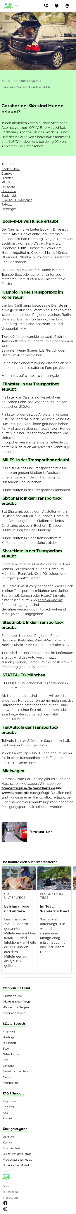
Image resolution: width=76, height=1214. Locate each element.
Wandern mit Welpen (16, 1007)
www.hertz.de (44, 788)
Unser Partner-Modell (16, 1165)
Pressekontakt (11, 1148)
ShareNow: (8, 191)
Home (5, 81)
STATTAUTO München (16, 200)
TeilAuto (7, 204)
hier (46, 667)
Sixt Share (8, 187)
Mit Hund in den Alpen (16, 1001)
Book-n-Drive (10, 169)
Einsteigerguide (12, 995)
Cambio (6, 173)
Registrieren (10, 1101)
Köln (5, 1060)
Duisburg (8, 1037)
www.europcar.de (15, 793)
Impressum (10, 1197)
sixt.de (51, 543)
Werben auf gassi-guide (17, 1159)
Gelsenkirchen (11, 1054)
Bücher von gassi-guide (17, 1153)
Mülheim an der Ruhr (15, 1071)
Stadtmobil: (9, 195)
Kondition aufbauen (14, 1013)
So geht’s (8, 1107)
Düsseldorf (9, 1042)
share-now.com (50, 600)
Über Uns (9, 1136)
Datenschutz (11, 1192)
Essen (6, 1048)
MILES (5, 182)
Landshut (8, 1065)
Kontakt (7, 1118)
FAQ (5, 1112)
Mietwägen (8, 209)
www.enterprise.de (16, 788)
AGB (6, 1186)
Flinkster (7, 178)
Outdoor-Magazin (26, 81)
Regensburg (10, 1082)
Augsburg (9, 1031)
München (8, 1077)
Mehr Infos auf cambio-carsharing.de (30, 376)
